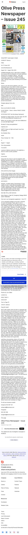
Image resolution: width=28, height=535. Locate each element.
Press (2, 491)
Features (17, 484)
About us (3, 481)
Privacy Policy (15, 268)
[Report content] (25, 425)
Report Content (5, 518)
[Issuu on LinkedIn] (6, 532)
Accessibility (4, 525)
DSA (2, 523)
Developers (4, 502)
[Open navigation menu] (2, 2)
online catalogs (15, 454)
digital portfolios (22, 452)
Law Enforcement (5, 516)
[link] (23, 2)
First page (3, 418)
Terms (2, 511)
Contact (3, 494)
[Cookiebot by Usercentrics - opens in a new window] (20, 252)
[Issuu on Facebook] (2, 532)
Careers (3, 484)
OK (14, 278)
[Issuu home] (12, 2)
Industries (17, 491)
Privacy (3, 513)
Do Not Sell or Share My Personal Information (12, 527)
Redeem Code (4, 505)
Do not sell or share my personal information (14, 282)
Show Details (20, 274)
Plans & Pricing (4, 488)
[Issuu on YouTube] (18, 532)
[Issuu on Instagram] (14, 532)
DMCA (2, 520)
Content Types (18, 481)
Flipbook (17, 488)
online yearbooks (6, 454)
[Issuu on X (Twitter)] (10, 532)
